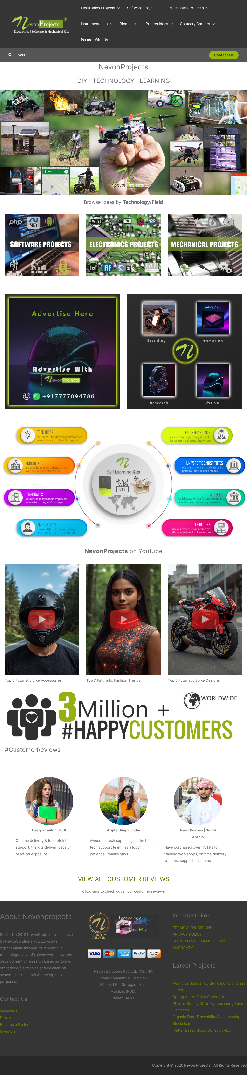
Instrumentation (94, 23)
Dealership (9, 1017)
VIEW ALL (92, 879)
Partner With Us (94, 39)
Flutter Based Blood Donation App (202, 1030)
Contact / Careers (195, 23)
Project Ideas (157, 23)
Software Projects (142, 8)
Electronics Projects (98, 8)
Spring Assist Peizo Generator (198, 996)
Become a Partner (15, 1024)
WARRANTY (183, 948)
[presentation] (117, 8)
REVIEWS (156, 879)
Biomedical (129, 23)
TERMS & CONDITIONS (192, 927)
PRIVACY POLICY (187, 934)
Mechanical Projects (186, 8)
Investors (8, 1031)
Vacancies (8, 1011)
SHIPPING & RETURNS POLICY (199, 941)
